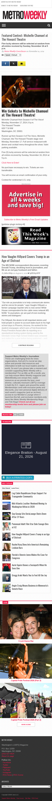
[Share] (5, 63)
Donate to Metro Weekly (9, 6)
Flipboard (6, 767)
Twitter (5, 765)
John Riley (8, 273)
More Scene (26, 724)
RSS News (7, 775)
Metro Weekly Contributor (15, 51)
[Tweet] (13, 63)
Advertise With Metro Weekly (11, 2)
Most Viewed (6, 488)
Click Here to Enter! (10, 163)
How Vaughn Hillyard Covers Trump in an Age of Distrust (25, 258)
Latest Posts (15, 488)
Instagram (7, 772)
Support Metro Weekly (8, 798)
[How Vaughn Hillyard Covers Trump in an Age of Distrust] (26, 298)
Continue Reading (26, 345)
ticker (21, 414)
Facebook (7, 762)
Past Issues (20, 798)
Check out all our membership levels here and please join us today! (25, 404)
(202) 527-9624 (8, 754)
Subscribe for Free (26, 6)
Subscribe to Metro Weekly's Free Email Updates (26, 219)
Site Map (27, 798)
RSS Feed (35, 798)
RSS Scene (18, 775)
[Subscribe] (21, 63)
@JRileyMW (35, 273)
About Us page (8, 756)
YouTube (6, 770)
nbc (15, 414)
